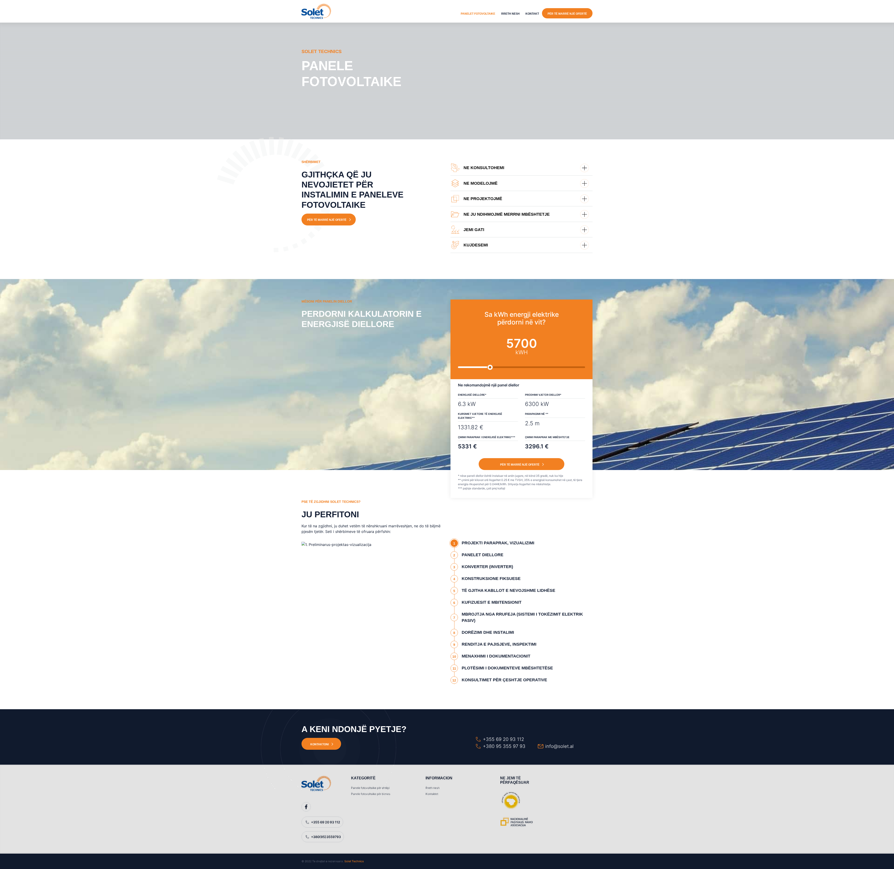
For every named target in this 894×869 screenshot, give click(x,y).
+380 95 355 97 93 (504, 746)
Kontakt (532, 13)
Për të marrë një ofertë (567, 13)
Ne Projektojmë (483, 198)
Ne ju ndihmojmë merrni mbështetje (507, 214)
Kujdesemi (476, 245)
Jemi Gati (474, 229)
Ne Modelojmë (481, 183)
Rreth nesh (510, 13)
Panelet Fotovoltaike (478, 13)
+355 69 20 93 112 (503, 739)
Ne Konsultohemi (484, 167)
